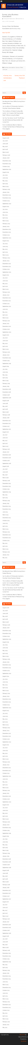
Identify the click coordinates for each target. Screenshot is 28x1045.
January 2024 (6, 226)
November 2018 (7, 392)
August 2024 (6, 206)
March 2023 (6, 255)
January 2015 (6, 503)
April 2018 (5, 409)
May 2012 (5, 543)
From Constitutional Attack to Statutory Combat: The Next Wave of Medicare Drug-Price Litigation (13, 127)
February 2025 (6, 189)
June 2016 (5, 472)
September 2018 (7, 397)
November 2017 (7, 423)
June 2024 (5, 212)
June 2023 (5, 246)
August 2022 (6, 275)
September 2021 (7, 306)
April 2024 (5, 218)
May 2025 (5, 180)
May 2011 (5, 557)
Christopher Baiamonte (9, 18)
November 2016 (7, 457)
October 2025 (6, 166)
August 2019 (6, 366)
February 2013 (6, 532)
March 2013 (5, 529)
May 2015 (5, 494)
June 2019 (5, 372)
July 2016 (5, 469)
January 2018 (6, 417)
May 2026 (5, 146)
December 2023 (7, 229)
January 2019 (6, 386)
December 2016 (7, 454)
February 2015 (6, 500)
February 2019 (6, 383)
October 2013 (6, 520)
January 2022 (6, 295)
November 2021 (7, 300)
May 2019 (5, 375)
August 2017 (6, 432)
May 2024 (5, 215)
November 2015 (7, 486)
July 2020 (5, 337)
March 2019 (5, 380)
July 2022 (5, 277)
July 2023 (5, 243)
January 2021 (6, 323)
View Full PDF (6, 32)
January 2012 (6, 554)
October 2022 (6, 269)
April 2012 (5, 546)
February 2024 (6, 223)
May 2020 (5, 343)
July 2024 (5, 209)
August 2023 (6, 240)
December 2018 (7, 389)
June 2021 (5, 309)
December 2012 (7, 534)
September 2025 (7, 169)
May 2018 (5, 406)
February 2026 (6, 155)
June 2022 (5, 280)
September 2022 (7, 272)
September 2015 (7, 492)
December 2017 (7, 420)
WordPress (23, 1041)
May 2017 (5, 440)
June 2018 (5, 403)
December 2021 (7, 297)
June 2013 (5, 523)
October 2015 (6, 489)
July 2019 (5, 369)
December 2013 (7, 517)
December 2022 (7, 263)
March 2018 (5, 412)
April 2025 (5, 183)
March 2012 (5, 549)
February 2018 (6, 414)
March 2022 (6, 289)
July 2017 (5, 434)
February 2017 (6, 449)
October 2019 (6, 360)
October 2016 (6, 460)
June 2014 (5, 512)
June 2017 (5, 437)
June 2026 (5, 143)
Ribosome (22, 1034)
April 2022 (5, 286)
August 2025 (6, 172)
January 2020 (6, 355)
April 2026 (5, 149)
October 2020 (6, 329)
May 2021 (5, 312)
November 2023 (7, 232)
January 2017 (6, 452)
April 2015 (5, 497)
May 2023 (5, 249)
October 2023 (6, 235)
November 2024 (7, 198)
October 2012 (6, 540)
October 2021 (6, 303)
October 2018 (6, 395)
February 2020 (6, 352)
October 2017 (6, 426)
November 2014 (7, 509)
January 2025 (6, 192)
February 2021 (6, 320)
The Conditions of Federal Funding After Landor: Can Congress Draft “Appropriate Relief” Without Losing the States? (13, 113)
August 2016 (6, 466)
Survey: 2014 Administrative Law (7, 78)
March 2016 (5, 477)
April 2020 (5, 346)
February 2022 (6, 292)
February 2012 (6, 552)
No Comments (10, 21)
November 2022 (7, 266)
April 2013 (5, 526)
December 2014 (7, 506)
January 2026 (6, 158)
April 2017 (5, 443)
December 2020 (7, 326)
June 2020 (5, 340)
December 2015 (7, 483)
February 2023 (6, 257)
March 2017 (5, 446)
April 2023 (5, 252)
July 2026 (5, 140)
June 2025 (5, 178)
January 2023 (6, 260)
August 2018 (6, 400)
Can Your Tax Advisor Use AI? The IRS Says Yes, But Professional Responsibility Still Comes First (13, 120)
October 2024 (6, 200)
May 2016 (5, 474)
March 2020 (6, 349)
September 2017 (7, 429)
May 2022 (5, 283)
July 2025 (5, 175)
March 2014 (5, 514)
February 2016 (6, 480)
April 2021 (5, 315)
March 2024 (6, 220)
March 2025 (5, 186)
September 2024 (7, 203)
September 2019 (7, 363)
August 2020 (6, 335)
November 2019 (7, 357)
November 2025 (7, 163)
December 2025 (7, 160)
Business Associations (9, 67)
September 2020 (7, 332)
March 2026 (6, 152)
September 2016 (7, 463)
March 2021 (5, 317)
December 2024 (7, 195)
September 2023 (7, 238)
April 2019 (5, 377)
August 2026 (6, 138)
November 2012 (7, 537)
